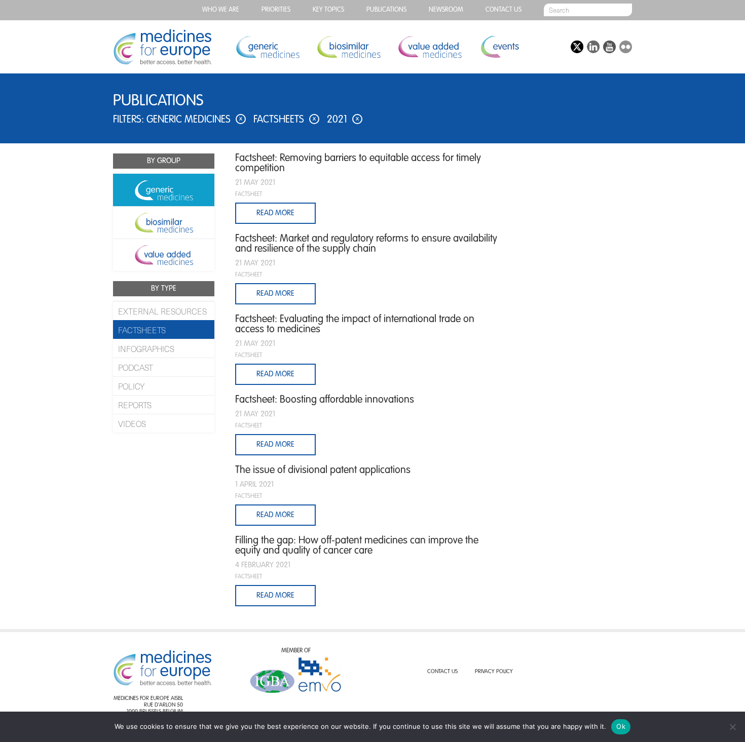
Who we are (220, 10)
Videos (132, 423)
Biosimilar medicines (348, 46)
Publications (386, 10)
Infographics (146, 348)
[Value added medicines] (163, 255)
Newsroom (446, 10)
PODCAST (135, 367)
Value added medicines (429, 46)
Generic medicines (267, 46)
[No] (732, 727)
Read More (275, 213)
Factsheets (142, 330)
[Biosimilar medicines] (163, 222)
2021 (343, 120)
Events (499, 46)
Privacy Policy (494, 672)
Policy (131, 386)
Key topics (328, 10)
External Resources (162, 311)
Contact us (504, 10)
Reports (135, 405)
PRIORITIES (276, 10)
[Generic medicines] (163, 190)
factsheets (284, 120)
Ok (620, 726)
